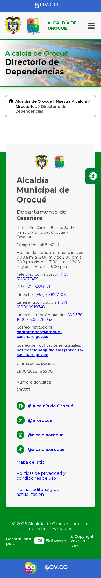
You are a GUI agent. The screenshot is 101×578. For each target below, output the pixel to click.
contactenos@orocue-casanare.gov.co (39, 334)
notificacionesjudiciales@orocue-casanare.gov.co (50, 352)
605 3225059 (38, 286)
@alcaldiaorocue (45, 435)
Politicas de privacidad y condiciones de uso (41, 476)
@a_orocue (40, 420)
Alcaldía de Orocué (33, 101)
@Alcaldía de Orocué (50, 405)
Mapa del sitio (31, 462)
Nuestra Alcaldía (71, 101)
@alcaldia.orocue (46, 449)
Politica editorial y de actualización (38, 492)
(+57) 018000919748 (42, 304)
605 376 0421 (41, 319)
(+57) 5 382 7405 (50, 294)
